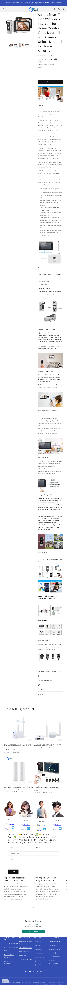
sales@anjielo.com (54, 949)
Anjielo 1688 (37, 965)
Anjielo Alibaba (38, 961)
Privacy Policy (37, 941)
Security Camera (24, 951)
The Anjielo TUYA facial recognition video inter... (46, 879)
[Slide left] (6, 45)
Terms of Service (38, 953)
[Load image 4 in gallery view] (27, 45)
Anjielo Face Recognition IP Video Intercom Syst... (15, 879)
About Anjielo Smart (55, 937)
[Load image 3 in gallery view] (21, 45)
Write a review (33, 931)
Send (13, 871)
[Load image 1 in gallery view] (11, 45)
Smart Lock (22, 955)
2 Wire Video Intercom (11, 947)
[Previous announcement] (3, 3)
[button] (4, 9)
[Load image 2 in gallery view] (16, 45)
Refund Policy (38, 945)
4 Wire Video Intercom (11, 943)
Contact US (52, 945)
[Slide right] (32, 45)
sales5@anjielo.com (55, 953)
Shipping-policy (38, 949)
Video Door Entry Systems (9, 938)
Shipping (40, 64)
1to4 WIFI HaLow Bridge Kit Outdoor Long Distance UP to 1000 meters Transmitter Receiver (48, 744)
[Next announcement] (64, 3)
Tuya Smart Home (24, 937)
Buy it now (50, 82)
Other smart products (26, 959)
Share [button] (41, 694)
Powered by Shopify (58, 984)
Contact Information (39, 957)
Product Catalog (28, 834)
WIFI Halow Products (25, 948)
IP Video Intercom (9, 951)
